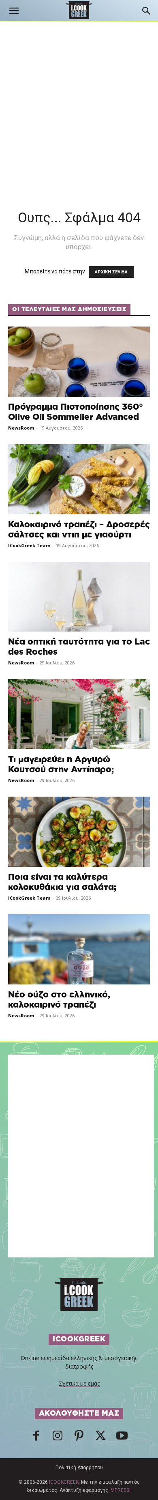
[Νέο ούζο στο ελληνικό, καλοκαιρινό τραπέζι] (79, 949)
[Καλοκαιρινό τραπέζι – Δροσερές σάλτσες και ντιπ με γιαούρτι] (79, 479)
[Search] (146, 11)
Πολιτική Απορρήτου (79, 1467)
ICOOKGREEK (64, 1482)
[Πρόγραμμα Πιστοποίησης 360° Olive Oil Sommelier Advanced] (79, 362)
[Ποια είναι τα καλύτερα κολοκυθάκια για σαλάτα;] (79, 832)
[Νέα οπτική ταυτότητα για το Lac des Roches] (79, 597)
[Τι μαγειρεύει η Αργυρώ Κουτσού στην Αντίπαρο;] (79, 714)
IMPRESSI (119, 1490)
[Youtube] (122, 1438)
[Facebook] (36, 1438)
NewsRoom (21, 428)
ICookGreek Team (29, 545)
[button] (14, 11)
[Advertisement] (79, 105)
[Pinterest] (79, 1438)
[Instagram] (57, 1438)
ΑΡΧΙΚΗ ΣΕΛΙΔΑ (111, 272)
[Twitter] (100, 1438)
